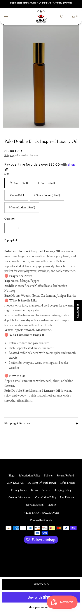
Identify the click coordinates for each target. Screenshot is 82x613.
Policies (48, 476)
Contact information (20, 497)
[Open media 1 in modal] (41, 76)
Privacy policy (19, 490)
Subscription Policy (29, 476)
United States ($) (35, 505)
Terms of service (40, 490)
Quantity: (9, 219)
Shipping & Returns (17, 423)
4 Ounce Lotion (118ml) (47, 195)
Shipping (9, 155)
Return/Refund (65, 476)
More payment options (41, 607)
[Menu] (9, 16)
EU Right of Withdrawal (42, 483)
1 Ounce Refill (16, 195)
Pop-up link (10, 240)
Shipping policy (62, 490)
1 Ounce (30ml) (46, 183)
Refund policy (67, 483)
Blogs (12, 476)
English (52, 505)
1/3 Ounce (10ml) (18, 183)
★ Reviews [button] (78, 310)
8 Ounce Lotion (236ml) (22, 208)
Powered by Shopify (41, 520)
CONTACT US (15, 483)
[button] (62, 16)
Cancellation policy (45, 497)
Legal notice (67, 497)
